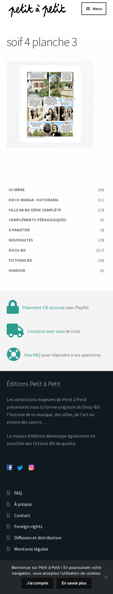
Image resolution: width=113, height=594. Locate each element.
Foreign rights (28, 526)
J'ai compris (37, 583)
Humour (17, 270)
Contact (22, 515)
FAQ (18, 493)
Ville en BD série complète (35, 210)
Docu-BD (17, 250)
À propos (23, 504)
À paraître (19, 230)
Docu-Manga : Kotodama (33, 199)
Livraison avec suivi (46, 331)
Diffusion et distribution (37, 537)
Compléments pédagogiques (37, 219)
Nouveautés (21, 240)
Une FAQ (32, 355)
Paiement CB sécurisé (43, 307)
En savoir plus (74, 583)
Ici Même (17, 189)
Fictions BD (20, 260)
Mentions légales (31, 549)
